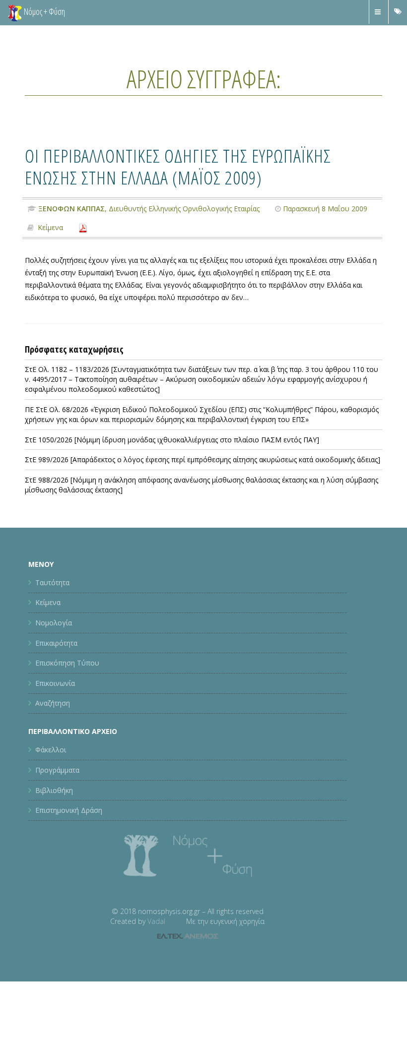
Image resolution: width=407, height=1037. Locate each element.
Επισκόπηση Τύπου (67, 663)
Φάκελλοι (50, 749)
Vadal (156, 921)
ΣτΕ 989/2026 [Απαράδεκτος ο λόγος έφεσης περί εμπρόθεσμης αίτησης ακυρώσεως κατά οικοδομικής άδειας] (202, 459)
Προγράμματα (57, 770)
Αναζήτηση (52, 703)
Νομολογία (53, 622)
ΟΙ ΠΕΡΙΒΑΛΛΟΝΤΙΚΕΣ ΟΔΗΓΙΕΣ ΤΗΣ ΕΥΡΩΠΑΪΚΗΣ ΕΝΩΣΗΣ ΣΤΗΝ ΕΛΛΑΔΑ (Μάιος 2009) (178, 166)
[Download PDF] (82, 227)
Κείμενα (50, 227)
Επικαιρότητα (56, 643)
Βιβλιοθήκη (54, 790)
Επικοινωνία (55, 683)
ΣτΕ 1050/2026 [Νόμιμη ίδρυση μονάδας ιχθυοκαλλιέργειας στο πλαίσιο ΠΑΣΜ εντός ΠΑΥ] (172, 439)
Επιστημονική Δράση (68, 810)
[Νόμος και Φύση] (15, 12)
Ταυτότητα (52, 582)
